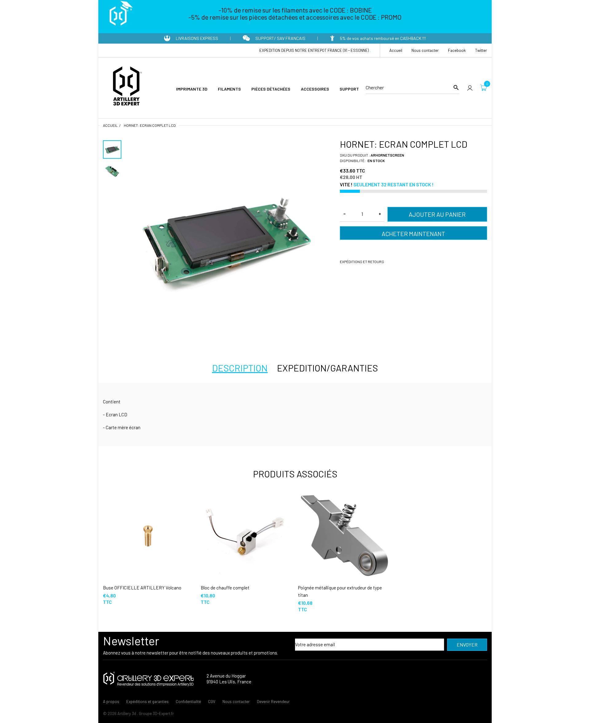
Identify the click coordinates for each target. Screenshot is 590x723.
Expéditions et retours (362, 261)
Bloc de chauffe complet (225, 587)
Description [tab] (240, 367)
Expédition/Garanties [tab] (327, 367)
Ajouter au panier (437, 214)
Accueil (110, 125)
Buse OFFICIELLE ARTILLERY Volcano (142, 587)
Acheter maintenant (413, 233)
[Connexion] (469, 87)
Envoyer (467, 644)
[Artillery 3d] (126, 87)
